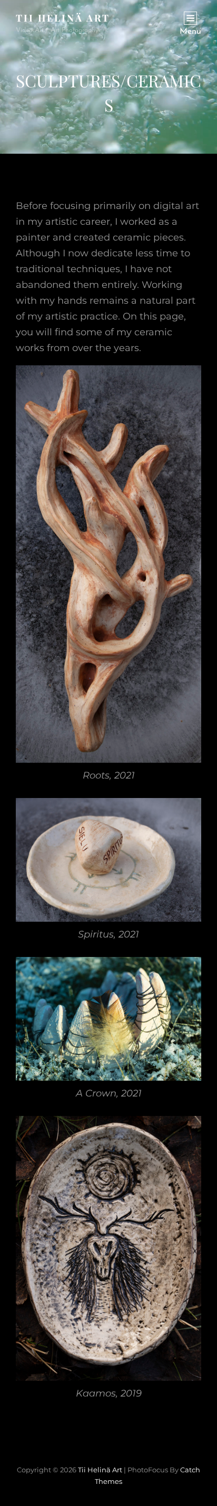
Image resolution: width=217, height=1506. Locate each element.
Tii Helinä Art (63, 18)
